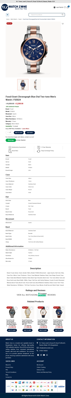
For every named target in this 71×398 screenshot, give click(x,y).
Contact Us (9, 377)
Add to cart (12, 330)
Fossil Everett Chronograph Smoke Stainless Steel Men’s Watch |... (11, 322)
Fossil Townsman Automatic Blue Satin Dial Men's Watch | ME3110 (58, 322)
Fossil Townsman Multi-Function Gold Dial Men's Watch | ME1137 (27, 322)
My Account (40, 365)
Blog (7, 374)
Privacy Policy (9, 367)
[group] (35, 49)
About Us (8, 365)
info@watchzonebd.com (46, 348)
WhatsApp (11, 140)
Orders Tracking (41, 367)
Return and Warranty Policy (44, 372)
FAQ (7, 369)
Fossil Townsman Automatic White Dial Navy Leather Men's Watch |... (43, 322)
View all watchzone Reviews (36, 295)
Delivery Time (40, 369)
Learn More (25, 128)
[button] (52, 84)
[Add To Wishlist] (63, 24)
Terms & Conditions (11, 372)
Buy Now (30, 132)
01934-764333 (20, 140)
